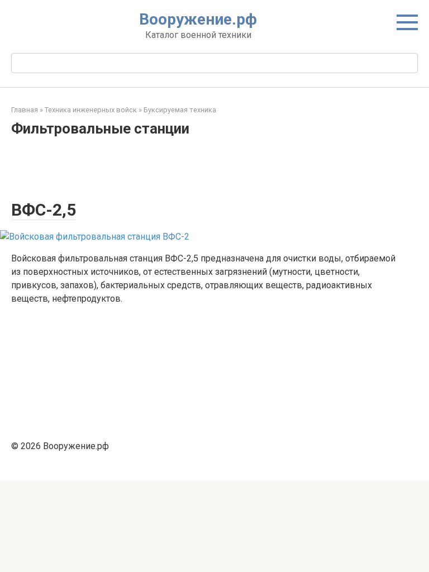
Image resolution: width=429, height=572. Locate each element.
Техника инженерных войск (91, 110)
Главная (24, 110)
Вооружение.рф (198, 19)
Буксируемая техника (180, 110)
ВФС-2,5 (43, 210)
